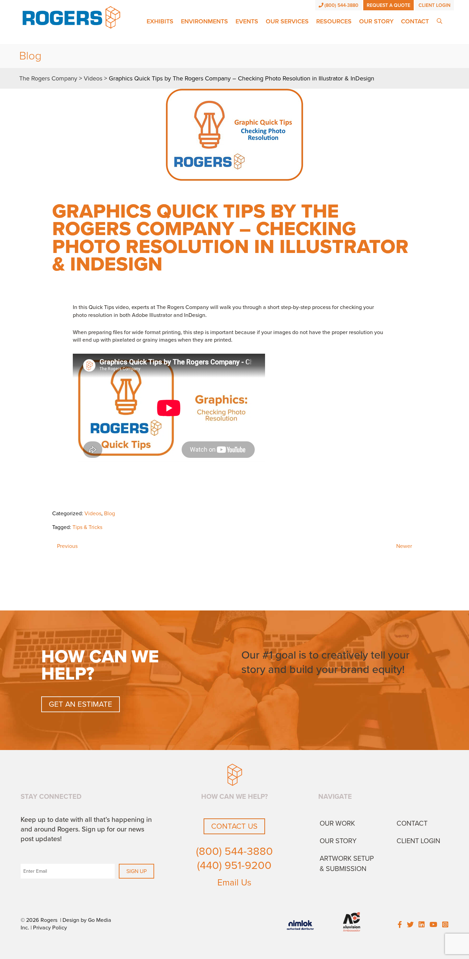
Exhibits (160, 21)
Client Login (434, 5)
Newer (404, 546)
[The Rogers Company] (71, 17)
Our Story (376, 21)
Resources (334, 21)
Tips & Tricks (87, 527)
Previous (67, 546)
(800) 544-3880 (341, 5)
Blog (109, 513)
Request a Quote (388, 5)
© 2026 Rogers (39, 920)
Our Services (287, 21)
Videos (92, 513)
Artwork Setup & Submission (347, 864)
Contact (415, 21)
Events (247, 21)
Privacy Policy (50, 927)
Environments (204, 21)
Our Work (337, 823)
